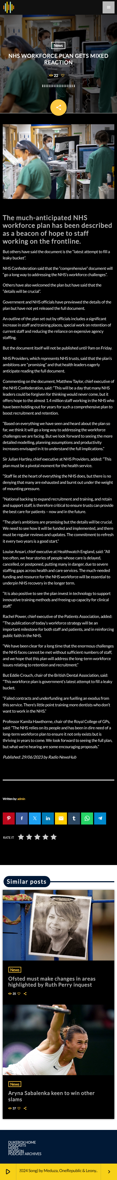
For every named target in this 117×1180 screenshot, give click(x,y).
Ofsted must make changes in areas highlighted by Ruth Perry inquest (52, 982)
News (58, 45)
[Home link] (8, 7)
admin (21, 799)
